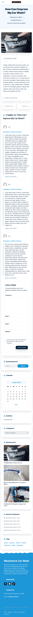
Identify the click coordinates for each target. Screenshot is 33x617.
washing (20, 545)
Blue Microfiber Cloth (14, 518)
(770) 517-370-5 (13, 596)
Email (7, 324)
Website (7, 331)
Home (5, 612)
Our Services (21, 612)
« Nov (16, 404)
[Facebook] (5, 583)
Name (7, 316)
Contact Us (7, 614)
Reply (6, 176)
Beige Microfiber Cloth (14, 527)
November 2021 (8, 419)
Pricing (15, 612)
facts (18, 543)
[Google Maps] (13, 583)
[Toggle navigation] (3, 2)
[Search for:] (12, 366)
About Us (10, 612)
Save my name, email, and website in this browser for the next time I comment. (16, 341)
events (12, 543)
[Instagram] (9, 583)
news (6, 98)
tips (16, 98)
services (11, 98)
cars (6, 543)
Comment (8, 295)
